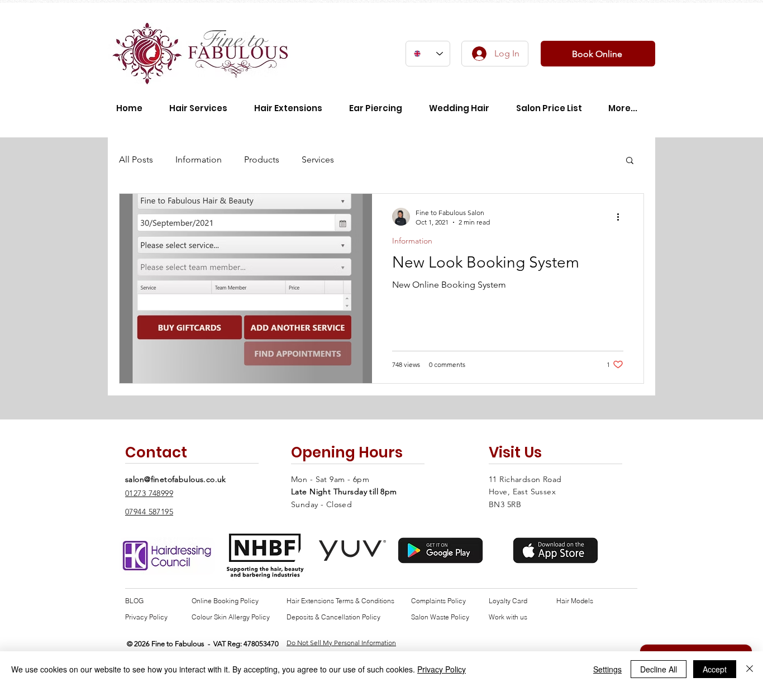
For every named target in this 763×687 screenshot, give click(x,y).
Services (318, 159)
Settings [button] (607, 669)
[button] (629, 161)
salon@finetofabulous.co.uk (175, 479)
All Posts (136, 159)
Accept (715, 669)
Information (198, 159)
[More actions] (621, 216)
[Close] (749, 669)
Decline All (658, 669)
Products (261, 159)
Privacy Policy (441, 669)
